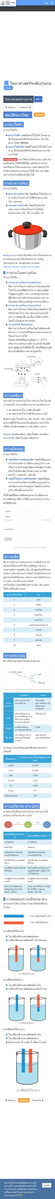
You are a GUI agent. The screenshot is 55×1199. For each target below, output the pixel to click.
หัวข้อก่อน (11, 107)
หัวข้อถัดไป (24, 107)
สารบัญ (8, 88)
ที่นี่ (20, 1195)
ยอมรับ (47, 1185)
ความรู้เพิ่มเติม (10, 159)
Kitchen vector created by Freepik (21, 266)
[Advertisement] (27, 44)
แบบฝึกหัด (39, 114)
